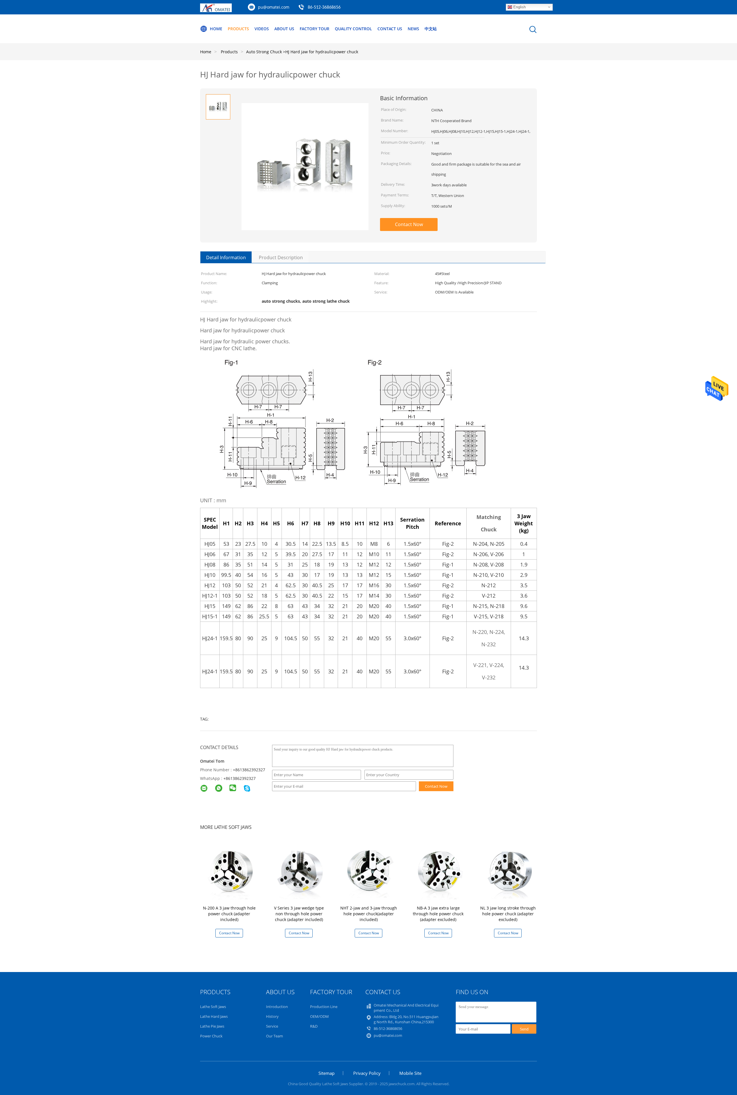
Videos (261, 28)
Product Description (281, 257)
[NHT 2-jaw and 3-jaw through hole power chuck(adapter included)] (369, 872)
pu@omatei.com (273, 7)
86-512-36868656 (388, 1028)
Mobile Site (410, 1073)
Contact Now (409, 224)
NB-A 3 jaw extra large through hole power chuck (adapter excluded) (438, 913)
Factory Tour (314, 28)
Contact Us (389, 28)
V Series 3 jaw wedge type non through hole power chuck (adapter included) (299, 913)
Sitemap (326, 1073)
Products (238, 28)
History (272, 1016)
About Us (284, 28)
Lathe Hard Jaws (214, 1016)
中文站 (431, 28)
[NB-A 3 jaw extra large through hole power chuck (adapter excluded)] (439, 872)
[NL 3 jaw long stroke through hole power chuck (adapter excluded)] (509, 872)
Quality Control (353, 28)
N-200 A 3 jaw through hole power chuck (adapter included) (229, 913)
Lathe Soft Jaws (213, 1006)
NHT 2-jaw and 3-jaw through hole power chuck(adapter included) (368, 913)
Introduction (277, 1006)
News (413, 28)
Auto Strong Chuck (264, 51)
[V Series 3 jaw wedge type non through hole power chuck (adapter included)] (300, 872)
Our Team (274, 1036)
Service (272, 1026)
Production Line (323, 1006)
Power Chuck (211, 1036)
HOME (216, 28)
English (519, 7)
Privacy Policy (367, 1073)
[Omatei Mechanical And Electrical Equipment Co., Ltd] (216, 10)
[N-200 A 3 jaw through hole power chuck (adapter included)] (230, 872)
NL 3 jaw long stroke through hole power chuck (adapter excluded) (508, 913)
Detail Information (226, 257)
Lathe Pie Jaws (212, 1026)
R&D (314, 1026)
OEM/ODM (319, 1016)
